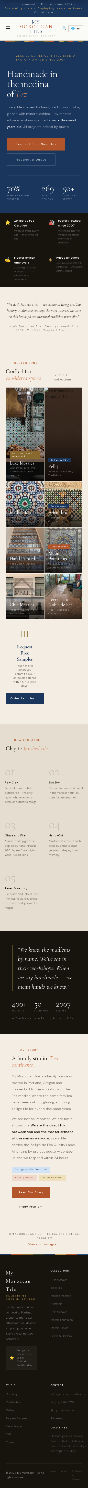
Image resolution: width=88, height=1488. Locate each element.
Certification (13, 1402)
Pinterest (56, 1418)
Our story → (44, 12)
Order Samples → (25, 698)
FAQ (8, 1434)
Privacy (51, 1471)
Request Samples (16, 1418)
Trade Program (31, 1206)
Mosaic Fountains (62, 1320)
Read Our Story (31, 1192)
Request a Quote (31, 160)
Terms (63, 1471)
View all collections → (65, 377)
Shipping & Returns (77, 1475)
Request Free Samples (36, 144)
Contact (11, 1442)
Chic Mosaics (59, 1312)
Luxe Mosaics (59, 1280)
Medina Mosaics (61, 1296)
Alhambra (56, 1304)
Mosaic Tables (59, 1328)
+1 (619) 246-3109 (62, 1402)
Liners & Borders (61, 1336)
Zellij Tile (56, 1288)
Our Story (11, 1394)
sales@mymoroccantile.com (68, 1394)
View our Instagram (44, 1244)
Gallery (10, 1410)
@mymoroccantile (62, 1410)
